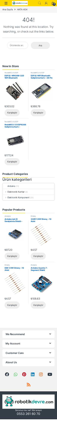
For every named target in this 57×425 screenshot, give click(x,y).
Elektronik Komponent (18, 197)
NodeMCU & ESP (11, 73)
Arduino (11, 186)
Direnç (33, 216)
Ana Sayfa (7, 9)
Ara (40, 45)
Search (39, 3)
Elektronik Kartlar (16, 191)
